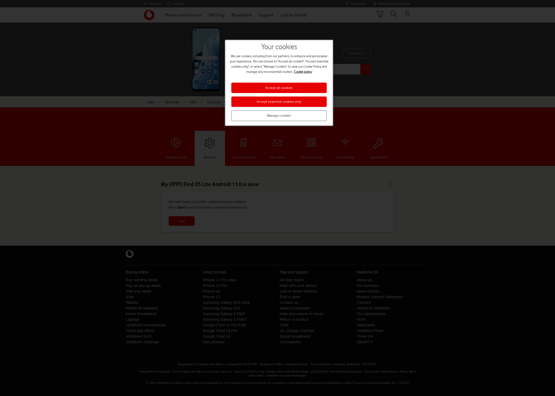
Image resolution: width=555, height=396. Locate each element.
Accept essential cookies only (279, 102)
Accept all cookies (279, 88)
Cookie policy (303, 72)
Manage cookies (279, 116)
